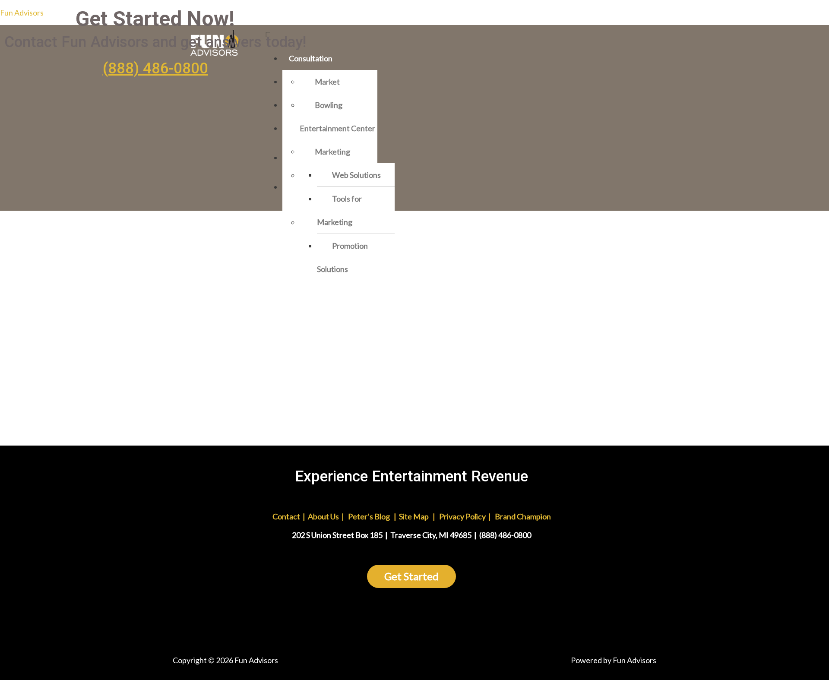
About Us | (326, 516)
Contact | (275, 516)
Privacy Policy (462, 516)
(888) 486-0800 (155, 68)
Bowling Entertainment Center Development (337, 128)
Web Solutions (356, 175)
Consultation (310, 58)
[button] (460, 34)
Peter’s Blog (369, 516)
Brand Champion (523, 516)
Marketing (332, 151)
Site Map (414, 516)
